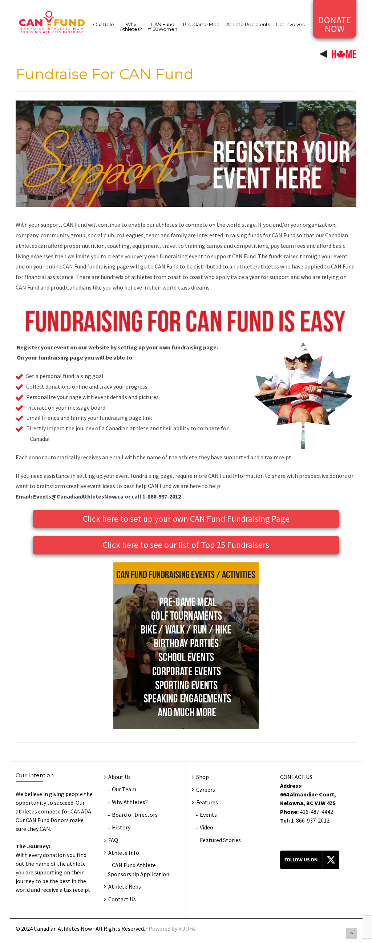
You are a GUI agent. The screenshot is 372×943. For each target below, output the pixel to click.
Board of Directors (135, 814)
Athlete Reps (124, 886)
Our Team (124, 789)
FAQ (113, 840)
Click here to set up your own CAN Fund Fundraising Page (186, 518)
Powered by (163, 928)
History (121, 827)
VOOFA (186, 928)
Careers (205, 789)
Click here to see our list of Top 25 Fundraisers (186, 544)
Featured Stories (220, 840)
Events (208, 814)
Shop (202, 776)
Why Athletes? (131, 26)
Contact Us (122, 899)
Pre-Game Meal (202, 24)
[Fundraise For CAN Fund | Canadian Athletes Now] (52, 21)
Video (206, 827)
